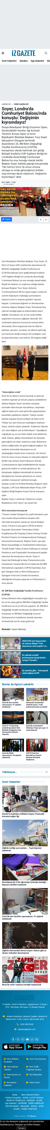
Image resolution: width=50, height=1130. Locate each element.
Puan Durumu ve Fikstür (12, 1076)
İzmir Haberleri (9, 60)
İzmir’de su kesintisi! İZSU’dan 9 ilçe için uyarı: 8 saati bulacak (37, 728)
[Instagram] (23, 1039)
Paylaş (8, 219)
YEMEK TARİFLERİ (29, 1109)
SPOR (41, 1106)
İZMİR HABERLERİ (21, 104)
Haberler (6, 104)
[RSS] (37, 1039)
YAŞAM (16, 1109)
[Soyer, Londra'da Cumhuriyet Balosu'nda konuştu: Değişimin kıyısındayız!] (25, 201)
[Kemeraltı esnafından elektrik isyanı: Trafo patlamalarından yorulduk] (37, 694)
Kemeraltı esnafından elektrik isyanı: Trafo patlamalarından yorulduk (36, 705)
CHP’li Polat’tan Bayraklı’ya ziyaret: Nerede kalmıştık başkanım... (34, 756)
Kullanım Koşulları (13, 1098)
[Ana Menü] (3, 53)
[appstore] (13, 1047)
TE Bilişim (31, 1116)
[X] (18, 1039)
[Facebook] (13, 1039)
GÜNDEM (31, 1100)
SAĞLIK (34, 1106)
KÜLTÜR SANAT (12, 1106)
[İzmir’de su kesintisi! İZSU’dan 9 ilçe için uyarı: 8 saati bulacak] (37, 717)
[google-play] (37, 1047)
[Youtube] (27, 1039)
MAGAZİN (25, 1106)
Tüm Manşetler (35, 1074)
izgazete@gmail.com (27, 1029)
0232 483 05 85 (26, 1024)
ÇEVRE (39, 1100)
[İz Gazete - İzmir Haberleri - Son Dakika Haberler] (24, 53)
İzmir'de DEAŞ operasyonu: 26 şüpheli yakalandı (11, 755)
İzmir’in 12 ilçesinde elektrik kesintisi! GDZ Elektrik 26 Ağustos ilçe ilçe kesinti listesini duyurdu (11, 730)
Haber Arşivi (34, 1082)
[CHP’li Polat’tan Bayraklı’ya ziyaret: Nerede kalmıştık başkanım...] (37, 745)
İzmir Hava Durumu (38, 1059)
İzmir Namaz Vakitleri (11, 1068)
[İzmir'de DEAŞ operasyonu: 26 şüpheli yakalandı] (13, 745)
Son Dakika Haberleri (10, 1083)
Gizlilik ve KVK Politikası (33, 1098)
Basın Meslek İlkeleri (30, 1095)
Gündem (24, 60)
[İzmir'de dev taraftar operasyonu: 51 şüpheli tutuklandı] (13, 694)
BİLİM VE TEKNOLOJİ (16, 1100)
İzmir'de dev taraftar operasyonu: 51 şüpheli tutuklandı (11, 705)
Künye (14, 1095)
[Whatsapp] (32, 1039)
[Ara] (45, 53)
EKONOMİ (22, 1103)
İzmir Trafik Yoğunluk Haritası (33, 1068)
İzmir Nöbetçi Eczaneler (11, 1060)
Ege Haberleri (37, 60)
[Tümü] (46, 772)
